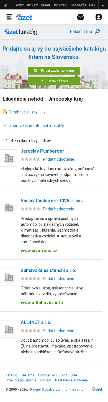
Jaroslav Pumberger (42, 151)
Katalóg (11, 375)
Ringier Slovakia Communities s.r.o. (57, 389)
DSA (74, 375)
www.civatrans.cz (39, 250)
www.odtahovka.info (42, 302)
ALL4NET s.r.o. (36, 322)
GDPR (62, 375)
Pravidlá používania (21, 380)
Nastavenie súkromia (71, 380)
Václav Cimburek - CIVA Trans (52, 200)
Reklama (27, 375)
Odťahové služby (23, 112)
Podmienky (46, 375)
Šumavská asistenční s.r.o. (48, 270)
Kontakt (46, 380)
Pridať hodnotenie (58, 159)
